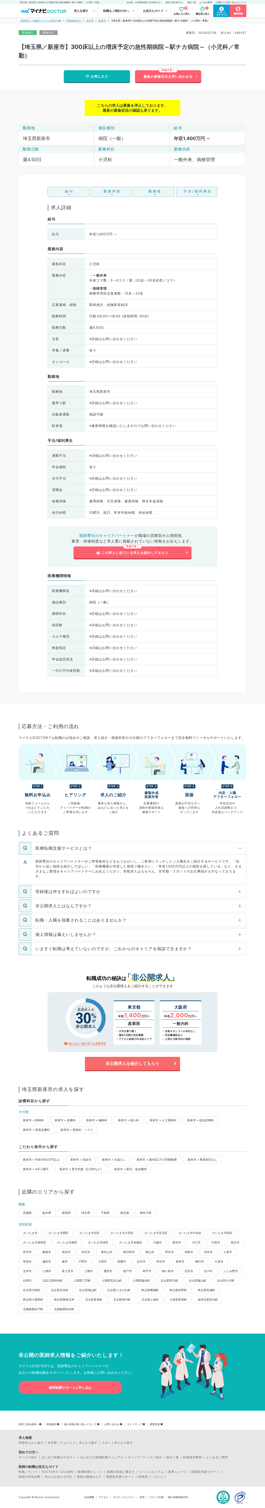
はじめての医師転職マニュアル (102, 1457)
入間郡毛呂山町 (112, 1280)
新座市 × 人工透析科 (163, 1120)
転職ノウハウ (28, 1471)
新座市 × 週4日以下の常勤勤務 (157, 1159)
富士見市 (67, 1271)
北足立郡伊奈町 (52, 1280)
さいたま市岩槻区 (130, 1242)
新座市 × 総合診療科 (200, 1120)
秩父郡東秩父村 (64, 1299)
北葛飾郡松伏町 (64, 1309)
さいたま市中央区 (189, 1233)
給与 (69, 191)
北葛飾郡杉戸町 (33, 1309)
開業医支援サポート (205, 1471)
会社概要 (89, 1497)
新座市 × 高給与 (80, 1159)
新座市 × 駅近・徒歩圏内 (130, 1169)
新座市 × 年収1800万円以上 (41, 1159)
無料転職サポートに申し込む (70, 1387)
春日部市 (129, 1252)
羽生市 (169, 1252)
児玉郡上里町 (150, 1299)
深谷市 (208, 1252)
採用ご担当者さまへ (174, 2)
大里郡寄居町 (178, 1299)
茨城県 (27, 1212)
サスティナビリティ (124, 1497)
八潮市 (46, 1271)
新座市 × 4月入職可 (36, 1169)
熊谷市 (176, 1242)
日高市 (188, 1271)
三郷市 (88, 1271)
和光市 (160, 1261)
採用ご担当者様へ (29, 1424)
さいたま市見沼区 (155, 1233)
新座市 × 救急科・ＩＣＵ (76, 1129)
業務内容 (112, 191)
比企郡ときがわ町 (119, 1290)
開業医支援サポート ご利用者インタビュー (136, 1476)
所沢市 (27, 1252)
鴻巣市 (188, 1252)
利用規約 (51, 1424)
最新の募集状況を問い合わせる (168, 76)
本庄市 (85, 1252)
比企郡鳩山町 (88, 1290)
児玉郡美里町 (93, 1299)
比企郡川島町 (31, 1290)
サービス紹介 (28, 1457)
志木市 (141, 1261)
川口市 (196, 1242)
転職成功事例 (192, 1457)
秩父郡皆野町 (178, 1290)
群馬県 (66, 1212)
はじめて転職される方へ (59, 1457)
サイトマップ (134, 1424)
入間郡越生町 (141, 1280)
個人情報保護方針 (178, 1497)
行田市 (215, 1242)
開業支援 (155, 1424)
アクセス (103, 1497)
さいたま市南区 (67, 1242)
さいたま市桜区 (222, 1233)
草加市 (27, 1261)
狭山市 (150, 1252)
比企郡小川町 (226, 1280)
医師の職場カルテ (89, 1476)
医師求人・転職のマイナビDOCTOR (41, 20)
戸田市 (82, 1261)
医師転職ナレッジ (90, 1471)
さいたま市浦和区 (34, 1242)
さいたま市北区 (89, 1233)
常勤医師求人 (73, 20)
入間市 (102, 1261)
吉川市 (208, 1271)
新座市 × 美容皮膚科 (36, 1129)
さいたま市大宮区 (122, 1233)
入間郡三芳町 (82, 1280)
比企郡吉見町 (60, 1290)
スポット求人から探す (117, 1442)
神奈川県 (145, 1212)
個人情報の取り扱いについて (80, 1424)
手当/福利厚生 (198, 191)
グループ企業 (156, 1497)
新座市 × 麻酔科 (96, 1120)
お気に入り (99, 76)
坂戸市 (127, 1271)
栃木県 (46, 1212)
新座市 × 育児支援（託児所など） (81, 1169)
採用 (142, 1497)
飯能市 (46, 1252)
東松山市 (106, 1252)
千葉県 (105, 1212)
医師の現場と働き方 (121, 1471)
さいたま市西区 (58, 1233)
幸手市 (147, 1271)
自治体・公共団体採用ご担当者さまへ (144, 2)
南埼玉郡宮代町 (208, 1299)
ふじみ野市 (230, 1271)
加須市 (66, 1252)
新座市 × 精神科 (33, 1120)
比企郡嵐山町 (197, 1280)
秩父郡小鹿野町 (33, 1299)
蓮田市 (108, 1271)
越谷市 (46, 1261)
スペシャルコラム (151, 1471)
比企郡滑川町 (169, 1280)
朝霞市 (121, 1261)
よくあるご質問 (217, 1457)
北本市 (27, 1271)
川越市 (157, 1242)
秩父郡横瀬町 (150, 1290)
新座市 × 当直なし (114, 1159)
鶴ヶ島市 (168, 1271)
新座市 (102, 20)
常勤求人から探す (31, 1442)
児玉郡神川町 (122, 1299)
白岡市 (27, 1280)
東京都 (124, 1212)
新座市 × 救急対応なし (202, 1159)
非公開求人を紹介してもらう (132, 1063)
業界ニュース (177, 1471)
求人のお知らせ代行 (59, 1476)
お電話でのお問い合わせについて (230, 2)
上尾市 (227, 1252)
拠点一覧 (192, 2)
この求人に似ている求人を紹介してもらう (135, 553)
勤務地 (154, 191)
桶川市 (199, 1261)
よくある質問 (205, 2)
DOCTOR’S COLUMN (57, 1471)
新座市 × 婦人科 (128, 1120)
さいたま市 (30, 1233)
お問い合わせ (111, 1424)
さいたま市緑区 (98, 1242)
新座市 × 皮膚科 (65, 1120)
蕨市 (65, 1261)
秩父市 (235, 1242)
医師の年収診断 (29, 1476)
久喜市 (219, 1261)
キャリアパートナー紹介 (145, 1457)
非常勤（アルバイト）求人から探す (73, 1442)
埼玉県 (90, 20)
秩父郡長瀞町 (206, 1290)
